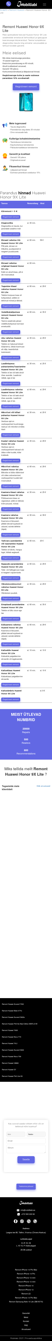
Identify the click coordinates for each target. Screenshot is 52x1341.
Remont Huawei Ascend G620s (13, 1017)
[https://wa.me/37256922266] (35, 1221)
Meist (26, 1317)
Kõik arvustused (43, 786)
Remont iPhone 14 (26, 1285)
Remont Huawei (16, 10)
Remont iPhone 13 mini (26, 1277)
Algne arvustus (43, 815)
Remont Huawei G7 (9, 1069)
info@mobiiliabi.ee (28, 1210)
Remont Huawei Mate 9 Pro (12, 1010)
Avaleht (3, 10)
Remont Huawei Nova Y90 (11, 1056)
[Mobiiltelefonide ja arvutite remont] (27, 4)
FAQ (26, 1325)
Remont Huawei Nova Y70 (11, 1037)
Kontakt (26, 1321)
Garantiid (26, 1313)
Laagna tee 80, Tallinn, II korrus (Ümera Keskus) (26, 1232)
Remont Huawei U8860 (10, 1063)
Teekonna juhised (26, 1186)
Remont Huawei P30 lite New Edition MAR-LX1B (19, 1024)
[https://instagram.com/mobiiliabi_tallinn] (22, 1221)
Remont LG (26, 1293)
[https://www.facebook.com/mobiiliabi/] (16, 1221)
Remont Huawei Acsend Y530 (13, 1004)
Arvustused (26, 1329)
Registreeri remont (26, 87)
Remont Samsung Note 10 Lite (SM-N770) (26, 1301)
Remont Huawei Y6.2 (9, 1043)
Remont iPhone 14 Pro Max (26, 1269)
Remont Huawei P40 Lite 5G (12, 1076)
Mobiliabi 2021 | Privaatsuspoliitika (26, 1338)
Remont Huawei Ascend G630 (13, 1050)
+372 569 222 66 (28, 1214)
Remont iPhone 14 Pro (26, 1273)
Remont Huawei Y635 (10, 1030)
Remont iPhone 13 (26, 1289)
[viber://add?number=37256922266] (29, 1221)
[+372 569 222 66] (8, 4)
